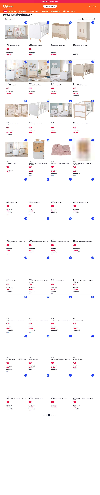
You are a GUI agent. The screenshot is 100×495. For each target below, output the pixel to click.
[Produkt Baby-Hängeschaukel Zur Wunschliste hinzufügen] (70, 179)
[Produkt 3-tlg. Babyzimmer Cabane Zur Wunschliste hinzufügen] (25, 22)
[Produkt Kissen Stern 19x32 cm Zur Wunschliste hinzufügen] (25, 257)
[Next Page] (54, 415)
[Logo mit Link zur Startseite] (8, 6)
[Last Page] (56, 415)
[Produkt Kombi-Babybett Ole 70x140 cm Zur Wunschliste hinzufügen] (48, 101)
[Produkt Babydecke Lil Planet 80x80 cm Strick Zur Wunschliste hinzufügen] (70, 140)
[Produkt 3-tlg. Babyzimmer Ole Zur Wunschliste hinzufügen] (70, 101)
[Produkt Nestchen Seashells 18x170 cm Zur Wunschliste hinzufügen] (92, 179)
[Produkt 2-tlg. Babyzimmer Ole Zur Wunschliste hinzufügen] (70, 61)
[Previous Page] (46, 415)
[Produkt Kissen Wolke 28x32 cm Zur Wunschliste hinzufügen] (25, 179)
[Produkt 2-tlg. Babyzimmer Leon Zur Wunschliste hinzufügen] (25, 61)
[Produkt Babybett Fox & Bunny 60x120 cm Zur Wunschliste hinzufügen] (70, 375)
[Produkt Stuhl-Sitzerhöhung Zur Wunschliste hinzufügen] (92, 297)
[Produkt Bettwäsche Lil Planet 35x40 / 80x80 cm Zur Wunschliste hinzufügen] (70, 336)
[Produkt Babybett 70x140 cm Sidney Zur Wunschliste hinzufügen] (92, 61)
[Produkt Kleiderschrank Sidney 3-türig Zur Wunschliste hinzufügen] (92, 22)
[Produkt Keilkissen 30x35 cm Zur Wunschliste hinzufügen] (92, 336)
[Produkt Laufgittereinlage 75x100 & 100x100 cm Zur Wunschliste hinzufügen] (70, 297)
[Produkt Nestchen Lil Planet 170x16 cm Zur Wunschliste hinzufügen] (70, 257)
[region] (16, 32)
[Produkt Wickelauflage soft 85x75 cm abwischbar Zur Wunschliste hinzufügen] (25, 375)
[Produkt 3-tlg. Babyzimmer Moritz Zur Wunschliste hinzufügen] (25, 101)
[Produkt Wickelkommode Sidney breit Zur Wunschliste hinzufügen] (70, 22)
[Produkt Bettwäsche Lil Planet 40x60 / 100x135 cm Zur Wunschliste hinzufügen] (48, 297)
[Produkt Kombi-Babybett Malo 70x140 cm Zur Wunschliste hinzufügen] (92, 101)
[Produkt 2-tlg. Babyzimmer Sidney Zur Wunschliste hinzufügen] (48, 61)
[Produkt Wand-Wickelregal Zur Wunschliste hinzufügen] (48, 336)
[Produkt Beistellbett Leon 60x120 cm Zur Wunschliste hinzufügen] (48, 22)
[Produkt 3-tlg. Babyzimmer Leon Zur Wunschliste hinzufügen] (25, 140)
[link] (44, 415)
